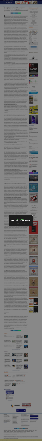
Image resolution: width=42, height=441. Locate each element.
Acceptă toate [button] (18, 223)
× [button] (32, 215)
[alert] (21, 220)
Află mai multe (22, 218)
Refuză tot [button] (24, 223)
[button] (21, 219)
